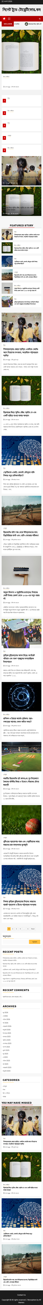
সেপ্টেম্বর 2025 (7, 1043)
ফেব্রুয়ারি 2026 (7, 1026)
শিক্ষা (9, 98)
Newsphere (31, 1300)
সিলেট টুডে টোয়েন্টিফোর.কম (22, 9)
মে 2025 (5, 1057)
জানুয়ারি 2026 (6, 1030)
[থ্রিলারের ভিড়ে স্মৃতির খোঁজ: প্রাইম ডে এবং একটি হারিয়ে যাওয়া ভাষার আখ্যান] (7, 247)
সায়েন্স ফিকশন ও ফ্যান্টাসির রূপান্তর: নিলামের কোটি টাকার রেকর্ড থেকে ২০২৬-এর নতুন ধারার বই (22, 152)
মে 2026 (5, 1016)
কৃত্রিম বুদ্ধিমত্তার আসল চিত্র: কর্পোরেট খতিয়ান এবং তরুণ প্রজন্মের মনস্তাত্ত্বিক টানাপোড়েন (26, 303)
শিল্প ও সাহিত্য (11, 110)
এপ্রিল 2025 (6, 1060)
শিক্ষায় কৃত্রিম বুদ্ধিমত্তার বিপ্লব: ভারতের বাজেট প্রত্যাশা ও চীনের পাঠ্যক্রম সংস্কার (19, 903)
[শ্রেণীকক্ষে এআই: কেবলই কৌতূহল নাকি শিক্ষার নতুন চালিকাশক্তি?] (21, 52)
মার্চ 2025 (5, 1064)
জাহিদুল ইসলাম (16, 87)
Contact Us (21, 1295)
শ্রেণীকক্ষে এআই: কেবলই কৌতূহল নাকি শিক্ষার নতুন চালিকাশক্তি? (19, 82)
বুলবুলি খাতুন (15, 183)
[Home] (4, 18)
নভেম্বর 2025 (7, 1036)
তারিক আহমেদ (16, 849)
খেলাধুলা (9, 135)
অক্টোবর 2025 (6, 1040)
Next (33, 929)
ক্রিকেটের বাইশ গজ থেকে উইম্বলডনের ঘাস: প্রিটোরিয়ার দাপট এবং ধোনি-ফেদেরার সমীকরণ (25, 276)
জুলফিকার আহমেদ (17, 539)
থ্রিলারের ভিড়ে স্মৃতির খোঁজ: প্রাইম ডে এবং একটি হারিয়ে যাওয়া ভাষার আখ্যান (20, 208)
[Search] (39, 19)
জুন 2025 (5, 1054)
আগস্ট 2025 (6, 1047)
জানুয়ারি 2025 (6, 1071)
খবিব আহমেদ (15, 213)
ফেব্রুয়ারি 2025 (7, 1067)
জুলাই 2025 (6, 1050)
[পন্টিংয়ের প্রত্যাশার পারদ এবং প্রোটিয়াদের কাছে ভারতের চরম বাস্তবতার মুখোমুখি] (21, 819)
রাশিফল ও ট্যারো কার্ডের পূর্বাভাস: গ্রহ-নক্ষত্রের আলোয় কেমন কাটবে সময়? (18, 720)
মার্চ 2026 (5, 1023)
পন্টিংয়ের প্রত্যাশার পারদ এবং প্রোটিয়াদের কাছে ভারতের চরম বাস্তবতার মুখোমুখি (21, 843)
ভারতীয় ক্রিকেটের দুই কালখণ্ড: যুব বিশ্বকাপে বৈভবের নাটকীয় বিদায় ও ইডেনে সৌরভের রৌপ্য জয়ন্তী (21, 781)
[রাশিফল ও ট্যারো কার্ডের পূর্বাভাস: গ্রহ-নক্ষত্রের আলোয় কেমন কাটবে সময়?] (21, 696)
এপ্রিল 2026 (6, 1019)
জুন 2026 (5, 1012)
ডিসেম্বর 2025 (7, 1033)
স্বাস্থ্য (4, 1096)
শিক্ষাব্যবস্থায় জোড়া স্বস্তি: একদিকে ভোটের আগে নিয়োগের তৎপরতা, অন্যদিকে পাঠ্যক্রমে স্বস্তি (22, 102)
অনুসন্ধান (7, 936)
